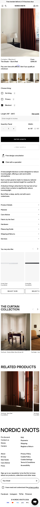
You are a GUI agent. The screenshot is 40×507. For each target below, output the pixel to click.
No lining (8, 93)
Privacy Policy (26, 454)
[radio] (29, 128)
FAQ (22, 437)
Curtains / (4, 59)
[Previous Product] (3, 32)
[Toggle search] (5, 5)
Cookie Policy (26, 457)
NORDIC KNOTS (20, 6)
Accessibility (25, 465)
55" (31, 129)
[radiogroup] (33, 128)
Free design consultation (15, 156)
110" (38, 129)
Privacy (8, 99)
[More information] (14, 93)
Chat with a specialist (13, 162)
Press (3, 466)
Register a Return (27, 446)
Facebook (4, 494)
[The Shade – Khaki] (30, 78)
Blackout (8, 105)
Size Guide (5, 460)
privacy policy (33, 487)
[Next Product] (36, 32)
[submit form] (36, 480)
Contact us (5, 440)
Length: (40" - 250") (8, 114)
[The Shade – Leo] (22, 78)
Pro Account (5, 437)
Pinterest (28, 494)
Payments (24, 440)
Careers (4, 446)
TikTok (21, 494)
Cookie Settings (26, 459)
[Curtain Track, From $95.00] (12, 267)
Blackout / (12, 59)
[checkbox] (2, 93)
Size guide (35, 114)
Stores (3, 443)
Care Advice (5, 463)
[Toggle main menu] (2, 5)
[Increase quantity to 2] (13, 128)
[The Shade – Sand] (13, 78)
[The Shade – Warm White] (5, 78)
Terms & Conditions (28, 462)
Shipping (24, 443)
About (3, 454)
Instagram (13, 494)
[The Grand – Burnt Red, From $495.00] (17, 391)
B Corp (3, 457)
